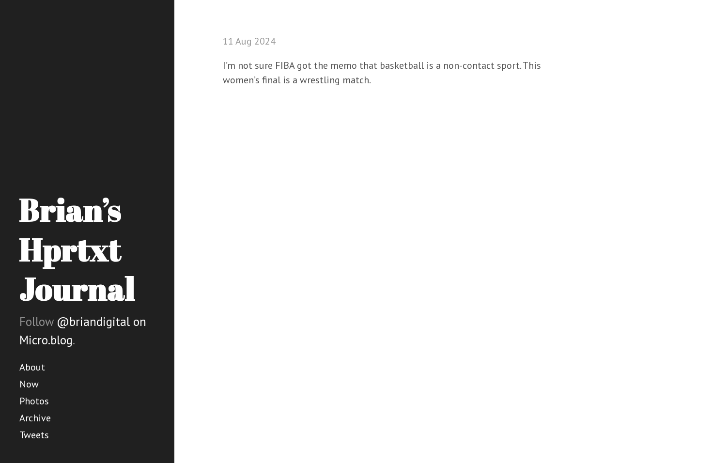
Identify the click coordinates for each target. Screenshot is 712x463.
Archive (35, 418)
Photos (34, 401)
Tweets (34, 435)
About (32, 367)
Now (29, 384)
